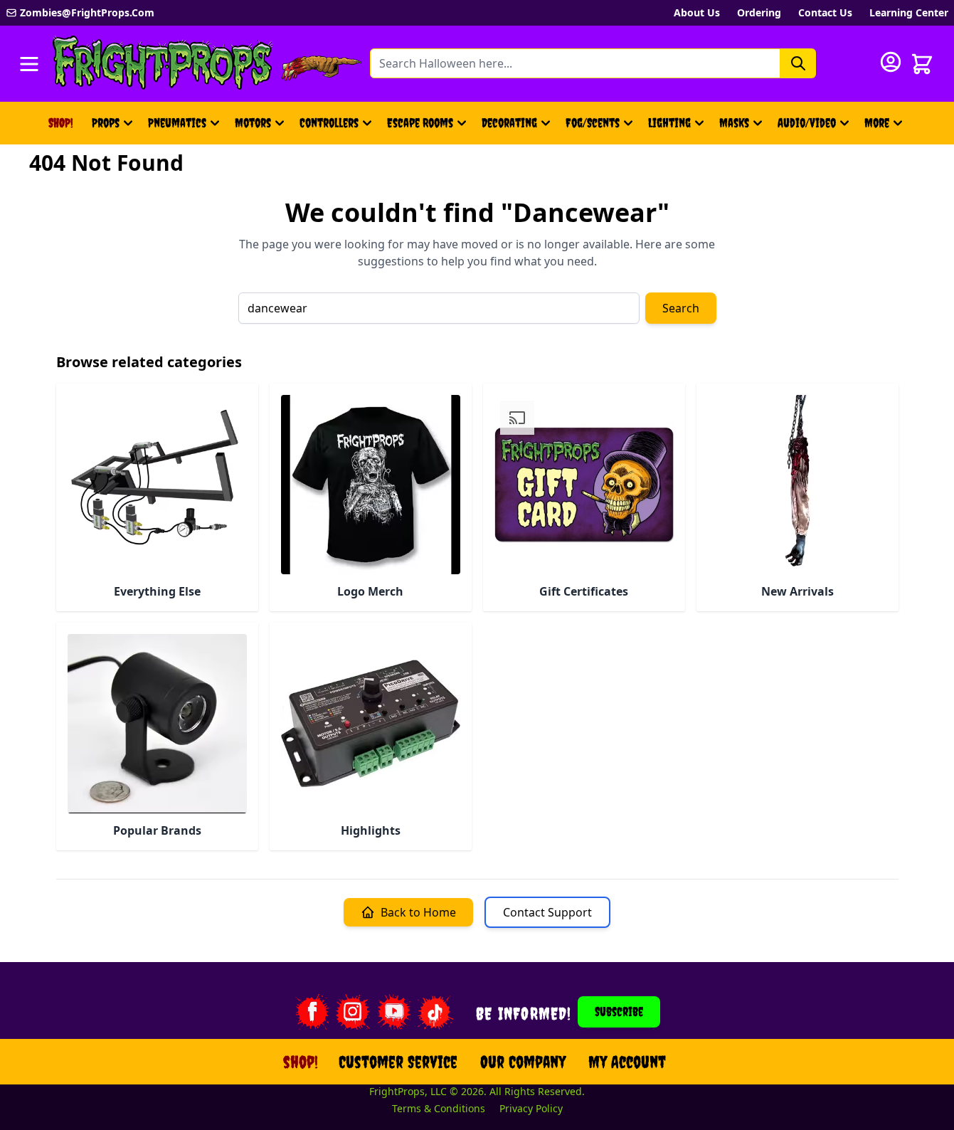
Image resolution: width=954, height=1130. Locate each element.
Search (680, 308)
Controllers (329, 122)
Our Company (523, 1062)
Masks (734, 122)
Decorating (509, 122)
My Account (627, 1062)
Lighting (669, 122)
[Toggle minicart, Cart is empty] (922, 64)
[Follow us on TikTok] (435, 1012)
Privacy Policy (531, 1108)
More (885, 127)
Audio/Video (807, 122)
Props (106, 122)
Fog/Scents (593, 122)
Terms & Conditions (438, 1108)
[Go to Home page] (163, 64)
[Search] (798, 63)
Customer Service (398, 1062)
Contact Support (547, 912)
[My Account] (891, 62)
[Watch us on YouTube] (394, 1012)
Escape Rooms (420, 122)
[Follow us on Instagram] (353, 1012)
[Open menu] (29, 64)
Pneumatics (177, 122)
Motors (253, 122)
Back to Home (418, 912)
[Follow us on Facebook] (311, 1012)
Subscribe (619, 1011)
